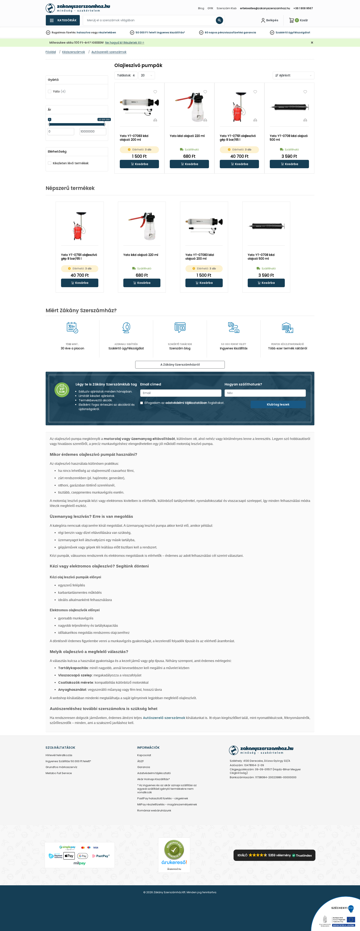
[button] (139, 164)
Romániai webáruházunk (154, 810)
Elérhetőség (57, 151)
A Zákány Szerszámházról (180, 365)
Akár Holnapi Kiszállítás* (153, 779)
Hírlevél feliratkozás (59, 755)
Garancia (143, 767)
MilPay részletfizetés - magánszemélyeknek (167, 804)
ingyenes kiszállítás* (171, 32)
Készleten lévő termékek (71, 163)
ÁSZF (140, 761)
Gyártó (53, 80)
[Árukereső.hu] (174, 849)
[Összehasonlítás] (155, 120)
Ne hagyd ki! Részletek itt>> (124, 42)
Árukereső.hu (174, 869)
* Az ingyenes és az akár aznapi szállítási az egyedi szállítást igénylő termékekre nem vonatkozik (167, 789)
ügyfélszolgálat (299, 32)
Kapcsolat (144, 755)
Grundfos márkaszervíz (61, 767)
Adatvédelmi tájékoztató (154, 773)
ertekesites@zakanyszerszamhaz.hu (265, 8)
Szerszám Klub (227, 8)
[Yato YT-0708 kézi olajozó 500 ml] (289, 107)
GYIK (210, 8)
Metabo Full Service (59, 773)
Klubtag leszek (278, 404)
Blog (201, 8)
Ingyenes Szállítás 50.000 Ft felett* (68, 761)
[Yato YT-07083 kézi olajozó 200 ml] (139, 107)
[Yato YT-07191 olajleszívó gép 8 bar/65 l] (239, 107)
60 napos (211, 32)
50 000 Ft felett (146, 32)
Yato (59, 91)
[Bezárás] (312, 42)
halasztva (83, 32)
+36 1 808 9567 (303, 8)
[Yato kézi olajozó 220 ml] (189, 107)
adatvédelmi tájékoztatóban (186, 403)
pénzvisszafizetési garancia (237, 32)
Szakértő (282, 32)
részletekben (107, 32)
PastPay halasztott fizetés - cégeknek (162, 798)
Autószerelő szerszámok (164, 717)
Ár (49, 109)
